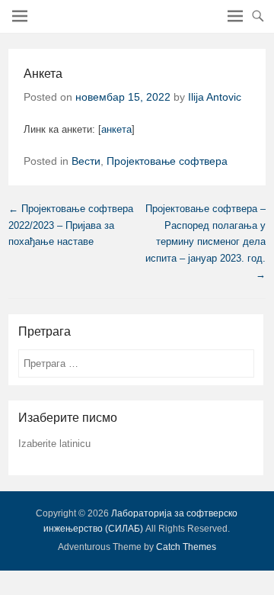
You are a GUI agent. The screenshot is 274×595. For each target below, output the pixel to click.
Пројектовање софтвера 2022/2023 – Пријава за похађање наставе (70, 225)
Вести (86, 161)
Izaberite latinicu (54, 443)
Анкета (43, 73)
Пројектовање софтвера (167, 161)
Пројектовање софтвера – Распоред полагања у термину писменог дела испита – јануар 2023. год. (205, 241)
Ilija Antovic (214, 97)
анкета (116, 129)
